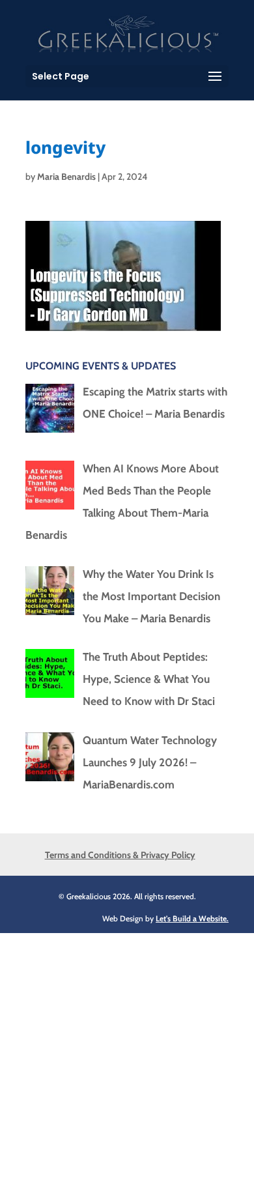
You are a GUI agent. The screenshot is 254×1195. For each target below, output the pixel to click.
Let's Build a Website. (192, 918)
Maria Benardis (66, 176)
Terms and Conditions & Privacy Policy (120, 855)
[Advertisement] (127, 1060)
